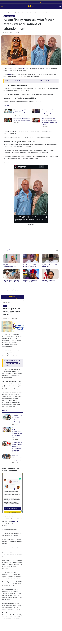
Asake (22, 68)
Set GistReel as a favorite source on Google (26, 80)
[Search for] (60, 7)
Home (5, 12)
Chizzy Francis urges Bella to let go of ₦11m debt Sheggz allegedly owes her (21, 111)
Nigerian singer (14, 290)
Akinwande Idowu (8, 32)
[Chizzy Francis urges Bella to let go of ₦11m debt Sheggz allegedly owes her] (8, 111)
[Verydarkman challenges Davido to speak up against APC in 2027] (8, 120)
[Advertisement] (31, 238)
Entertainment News (13, 12)
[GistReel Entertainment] (31, 6)
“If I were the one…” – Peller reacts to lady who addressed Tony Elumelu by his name (49, 111)
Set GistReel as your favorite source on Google (29, 2)
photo (9, 74)
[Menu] (2, 7)
